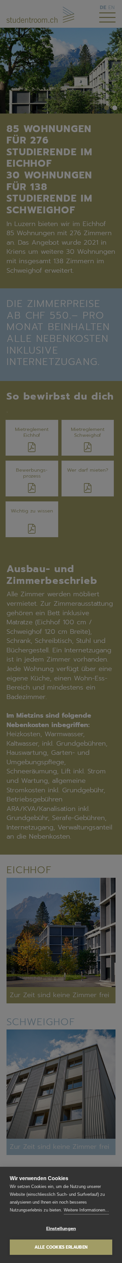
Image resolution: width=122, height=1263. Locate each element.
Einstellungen (61, 1228)
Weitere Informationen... (86, 1210)
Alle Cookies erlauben (61, 1247)
